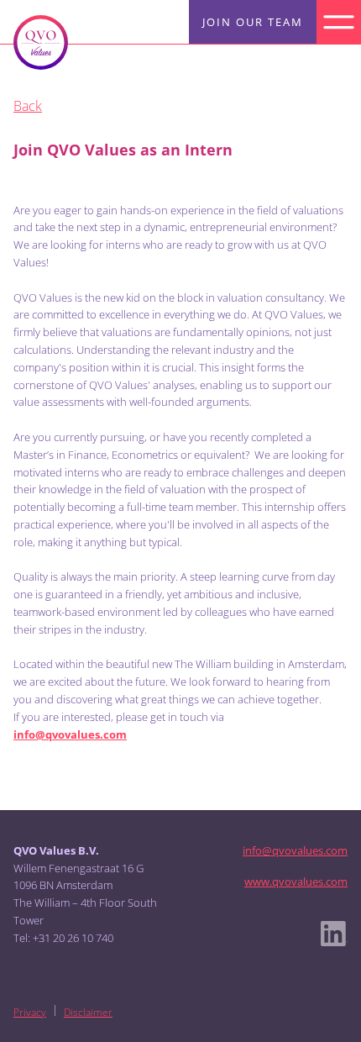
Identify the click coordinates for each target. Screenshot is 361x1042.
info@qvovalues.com (295, 850)
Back (27, 106)
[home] (40, 42)
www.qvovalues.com (296, 881)
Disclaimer (88, 1012)
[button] (339, 22)
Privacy (29, 1012)
